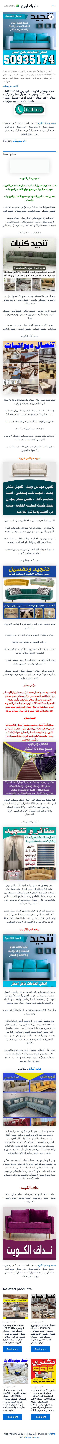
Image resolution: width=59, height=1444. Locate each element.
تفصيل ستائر (23, 725)
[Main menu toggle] (53, 6)
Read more (12, 1349)
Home (6, 71)
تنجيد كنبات (35, 1068)
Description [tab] (9, 154)
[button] (51, 17)
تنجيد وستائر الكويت (46, 123)
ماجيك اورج (29, 6)
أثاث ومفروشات (45, 71)
